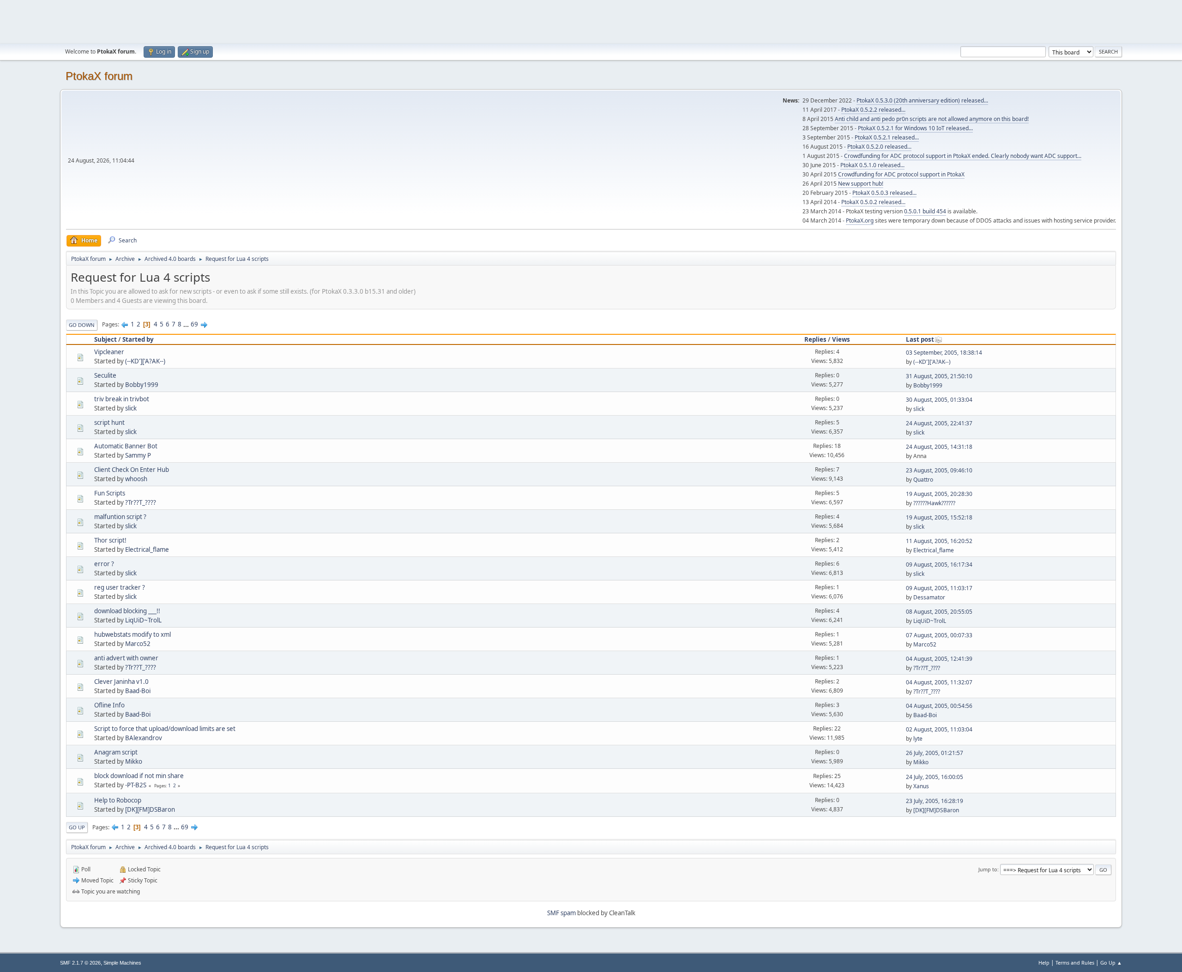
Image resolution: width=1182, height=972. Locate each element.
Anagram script (116, 752)
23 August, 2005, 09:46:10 (939, 470)
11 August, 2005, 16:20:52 (939, 541)
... (186, 324)
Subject (105, 339)
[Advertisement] (591, 21)
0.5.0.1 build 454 (925, 211)
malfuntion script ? (120, 517)
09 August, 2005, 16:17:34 (939, 564)
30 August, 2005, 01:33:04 (939, 400)
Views (841, 339)
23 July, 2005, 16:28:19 (934, 801)
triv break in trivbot (121, 399)
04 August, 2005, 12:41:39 (939, 659)
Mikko (133, 761)
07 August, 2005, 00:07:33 (939, 635)
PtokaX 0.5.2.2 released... (873, 110)
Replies (815, 339)
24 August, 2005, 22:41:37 (939, 423)
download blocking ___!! (127, 611)
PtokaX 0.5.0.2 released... (873, 202)
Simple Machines (122, 963)
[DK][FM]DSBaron (150, 809)
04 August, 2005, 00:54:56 (939, 706)
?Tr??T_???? (140, 502)
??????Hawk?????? (934, 503)
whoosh (136, 479)
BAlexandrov (143, 738)
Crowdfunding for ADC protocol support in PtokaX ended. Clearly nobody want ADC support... (962, 156)
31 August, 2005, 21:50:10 (939, 376)
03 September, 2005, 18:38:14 (944, 352)
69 (194, 324)
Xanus (921, 786)
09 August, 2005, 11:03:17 (939, 588)
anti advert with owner (126, 658)
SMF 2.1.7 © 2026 (80, 963)
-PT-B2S (135, 785)
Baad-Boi (138, 691)
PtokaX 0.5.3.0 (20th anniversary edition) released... (922, 100)
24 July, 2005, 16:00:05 (934, 777)
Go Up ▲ (1111, 962)
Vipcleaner (109, 352)
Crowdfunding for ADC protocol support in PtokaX (901, 174)
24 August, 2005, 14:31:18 (939, 447)
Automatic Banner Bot (125, 446)
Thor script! (110, 540)
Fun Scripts (109, 493)
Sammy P (138, 455)
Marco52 (138, 644)
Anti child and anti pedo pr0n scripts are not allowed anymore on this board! (932, 119)
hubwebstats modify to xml (132, 634)
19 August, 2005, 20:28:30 (939, 494)
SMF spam (561, 913)
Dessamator (929, 597)
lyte (918, 739)
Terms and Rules (1074, 962)
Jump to (987, 869)
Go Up (77, 827)
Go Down (82, 324)
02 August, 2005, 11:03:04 (939, 729)
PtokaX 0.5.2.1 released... (887, 137)
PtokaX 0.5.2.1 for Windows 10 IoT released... (915, 128)
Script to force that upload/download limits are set (164, 728)
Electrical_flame (147, 549)
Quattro (923, 479)
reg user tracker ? (119, 587)
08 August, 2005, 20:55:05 (939, 612)
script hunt (109, 422)
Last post (920, 339)
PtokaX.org (860, 220)
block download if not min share (139, 776)
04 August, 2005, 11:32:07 (939, 682)
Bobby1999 (141, 384)
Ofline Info (109, 705)
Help (1043, 962)
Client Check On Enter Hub (131, 469)
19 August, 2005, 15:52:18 (939, 517)
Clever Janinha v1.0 (121, 681)
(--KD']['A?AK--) (145, 361)
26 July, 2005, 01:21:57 (934, 753)
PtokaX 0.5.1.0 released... (872, 165)
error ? (104, 564)
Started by (138, 339)
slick (131, 408)
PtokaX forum (99, 76)
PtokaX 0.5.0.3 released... (884, 193)
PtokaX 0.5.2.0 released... (879, 147)
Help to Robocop (117, 800)
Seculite (105, 375)
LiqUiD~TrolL (143, 620)
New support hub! (860, 183)
